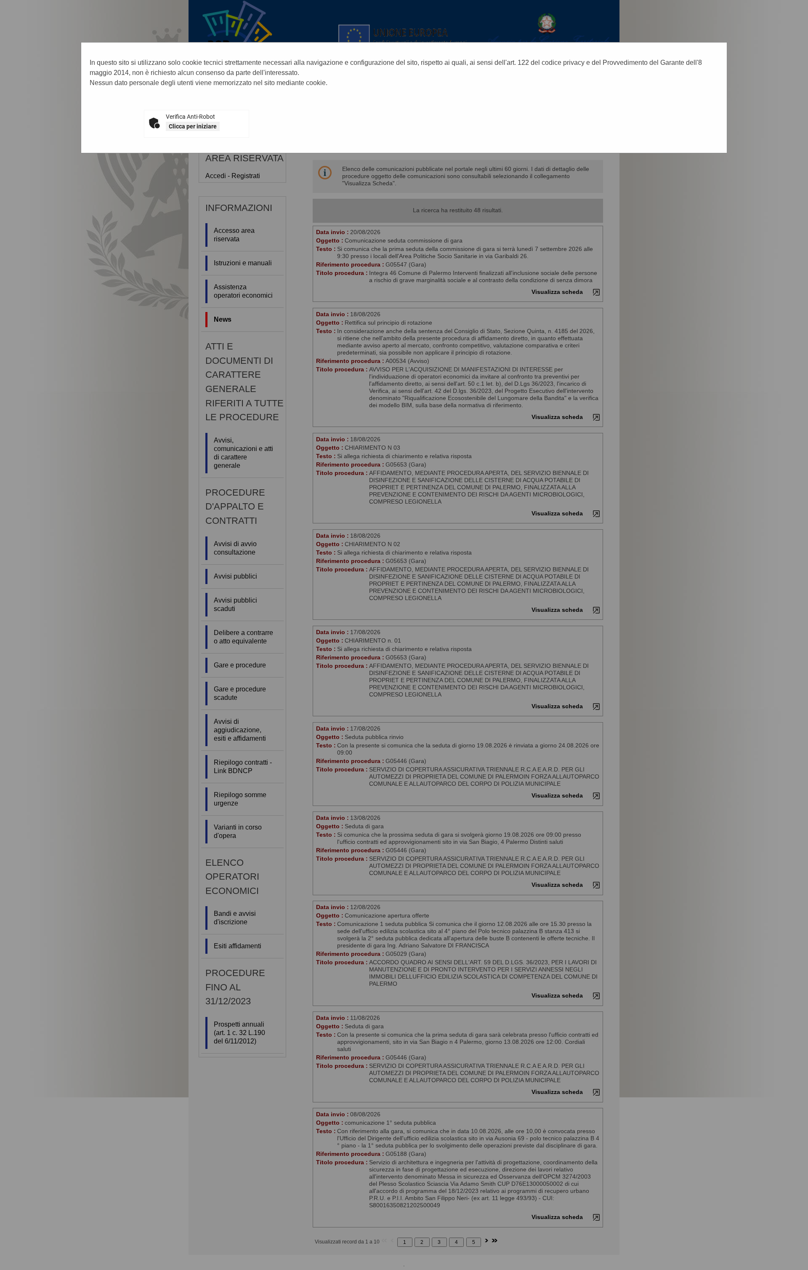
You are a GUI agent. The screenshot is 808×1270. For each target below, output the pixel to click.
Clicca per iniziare (193, 126)
